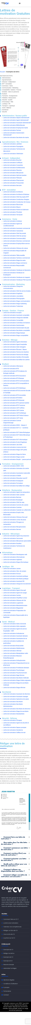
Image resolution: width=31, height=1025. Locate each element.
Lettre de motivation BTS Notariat (13, 400)
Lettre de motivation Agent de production (16, 536)
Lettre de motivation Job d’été (12, 444)
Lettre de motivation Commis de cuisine (15, 505)
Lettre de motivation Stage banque (14, 333)
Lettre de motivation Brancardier (13, 645)
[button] (15, 838)
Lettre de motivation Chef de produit (14, 233)
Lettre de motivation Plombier (12, 212)
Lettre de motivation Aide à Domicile (14, 624)
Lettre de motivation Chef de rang (13, 502)
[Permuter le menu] (20, 3)
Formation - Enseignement (12, 464)
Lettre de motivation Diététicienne (13, 648)
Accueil (2, 72)
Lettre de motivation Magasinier (13, 608)
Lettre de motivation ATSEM (12, 475)
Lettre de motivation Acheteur (12, 221)
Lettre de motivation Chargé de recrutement (17, 584)
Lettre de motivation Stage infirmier (14, 687)
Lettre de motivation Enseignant (13, 481)
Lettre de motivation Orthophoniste (14, 660)
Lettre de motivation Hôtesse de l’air (14, 600)
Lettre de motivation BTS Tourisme (14, 405)
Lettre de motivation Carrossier (13, 538)
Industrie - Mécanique (11, 534)
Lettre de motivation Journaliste (13, 296)
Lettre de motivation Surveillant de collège (16, 486)
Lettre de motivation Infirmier (12, 651)
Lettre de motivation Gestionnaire (13, 325)
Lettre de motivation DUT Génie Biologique (16, 432)
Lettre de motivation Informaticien (14, 557)
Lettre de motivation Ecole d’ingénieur (15, 442)
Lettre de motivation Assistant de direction (16, 694)
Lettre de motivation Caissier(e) (13, 231)
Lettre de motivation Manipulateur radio (15, 653)
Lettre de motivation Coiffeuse (12, 162)
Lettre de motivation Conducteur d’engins (16, 199)
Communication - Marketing (13, 284)
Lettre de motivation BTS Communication (16, 381)
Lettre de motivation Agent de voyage (15, 593)
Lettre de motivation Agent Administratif (16, 120)
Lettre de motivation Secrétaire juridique (16, 578)
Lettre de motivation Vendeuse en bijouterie (17, 270)
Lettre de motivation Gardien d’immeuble (16, 357)
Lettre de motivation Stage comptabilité (15, 335)
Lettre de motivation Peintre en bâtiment (16, 209)
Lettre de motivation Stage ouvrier (14, 457)
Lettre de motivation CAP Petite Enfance (15, 415)
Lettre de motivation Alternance (13, 366)
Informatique (7, 552)
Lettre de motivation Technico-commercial (16, 258)
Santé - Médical (8, 622)
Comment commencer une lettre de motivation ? (14, 849)
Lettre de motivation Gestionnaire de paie (16, 328)
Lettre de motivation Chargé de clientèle (15, 317)
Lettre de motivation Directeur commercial (16, 241)
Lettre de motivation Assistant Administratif (17, 122)
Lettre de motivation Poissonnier (13, 183)
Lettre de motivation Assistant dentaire (15, 636)
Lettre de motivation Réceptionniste (14, 527)
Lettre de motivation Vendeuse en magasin (16, 277)
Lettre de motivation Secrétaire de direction (16, 709)
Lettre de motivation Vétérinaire (13, 153)
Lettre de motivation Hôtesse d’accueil (15, 517)
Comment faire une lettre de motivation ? (13, 838)
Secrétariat (6, 692)
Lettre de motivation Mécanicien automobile (17, 541)
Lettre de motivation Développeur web (15, 554)
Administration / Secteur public (14, 116)
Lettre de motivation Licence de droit (14, 447)
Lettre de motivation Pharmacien (13, 180)
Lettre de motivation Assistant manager (15, 696)
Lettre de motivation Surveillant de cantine (16, 359)
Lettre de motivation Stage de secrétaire (15, 711)
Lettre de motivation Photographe (13, 298)
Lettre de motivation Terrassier (13, 214)
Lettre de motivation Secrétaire (13, 701)
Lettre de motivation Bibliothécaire (14, 125)
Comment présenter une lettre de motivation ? (13, 859)
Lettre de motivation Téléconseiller (14, 255)
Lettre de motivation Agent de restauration (16, 492)
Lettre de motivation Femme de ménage (15, 354)
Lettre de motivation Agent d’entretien (15, 342)
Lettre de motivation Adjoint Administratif (16, 117)
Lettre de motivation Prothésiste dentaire (16, 667)
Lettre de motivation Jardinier (12, 144)
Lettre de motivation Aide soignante (14, 626)
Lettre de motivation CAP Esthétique (14, 413)
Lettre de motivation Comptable (13, 320)
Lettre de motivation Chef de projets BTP (16, 197)
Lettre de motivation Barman (12, 497)
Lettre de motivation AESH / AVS (13, 466)
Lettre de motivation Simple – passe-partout (17, 459)
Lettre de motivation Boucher (12, 160)
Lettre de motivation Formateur (13, 483)
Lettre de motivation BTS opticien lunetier (16, 403)
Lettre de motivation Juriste (12, 568)
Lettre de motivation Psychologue (13, 670)
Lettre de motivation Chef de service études (17, 291)
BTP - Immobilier (9, 190)
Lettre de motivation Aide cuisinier (14, 495)
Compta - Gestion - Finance (13, 311)
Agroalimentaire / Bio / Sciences (15, 142)
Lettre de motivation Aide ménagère (14, 347)
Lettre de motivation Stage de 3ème (14, 454)
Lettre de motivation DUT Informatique (15, 439)
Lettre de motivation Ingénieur (12, 559)
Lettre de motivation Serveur (12, 529)
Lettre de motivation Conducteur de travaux (16, 202)
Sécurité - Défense (9, 718)
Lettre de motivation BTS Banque (13, 378)
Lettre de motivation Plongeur (12, 720)
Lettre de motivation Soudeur (12, 543)
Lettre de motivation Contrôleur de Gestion (16, 323)
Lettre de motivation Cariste (12, 595)
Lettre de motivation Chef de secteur (14, 236)
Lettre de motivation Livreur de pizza (14, 519)
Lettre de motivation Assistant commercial (16, 228)
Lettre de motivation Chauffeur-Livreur (15, 598)
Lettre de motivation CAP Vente (13, 418)
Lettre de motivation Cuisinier (12, 507)
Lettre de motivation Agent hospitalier (15, 344)
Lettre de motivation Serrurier (12, 185)
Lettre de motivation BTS (11, 368)
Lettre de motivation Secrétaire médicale (16, 678)
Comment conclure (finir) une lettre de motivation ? (13, 854)
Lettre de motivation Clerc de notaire (14, 571)
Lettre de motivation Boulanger (13, 500)
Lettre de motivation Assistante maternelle (16, 473)
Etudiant (5, 364)
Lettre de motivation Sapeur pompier (14, 727)
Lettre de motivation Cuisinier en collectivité (17, 510)
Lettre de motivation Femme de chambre (16, 352)
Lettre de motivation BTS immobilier (14, 395)
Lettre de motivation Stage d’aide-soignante (17, 680)
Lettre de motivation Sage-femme (13, 675)
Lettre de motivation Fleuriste (12, 170)
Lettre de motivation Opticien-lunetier (15, 175)
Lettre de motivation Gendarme (13, 730)
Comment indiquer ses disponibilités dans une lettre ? (13, 870)
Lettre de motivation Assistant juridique (15, 576)
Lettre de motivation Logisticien (13, 603)
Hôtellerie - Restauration (12, 490)
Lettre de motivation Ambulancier (13, 633)
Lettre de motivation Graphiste (12, 293)
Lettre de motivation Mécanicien (13, 173)
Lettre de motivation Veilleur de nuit (14, 732)
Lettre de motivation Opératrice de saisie (16, 699)
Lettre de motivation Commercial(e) (14, 238)
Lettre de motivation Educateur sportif (15, 478)
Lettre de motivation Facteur (12, 130)
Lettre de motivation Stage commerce (15, 263)
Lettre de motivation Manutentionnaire (15, 605)
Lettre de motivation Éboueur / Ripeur (15, 349)
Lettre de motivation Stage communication (16, 301)
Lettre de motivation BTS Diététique (14, 388)
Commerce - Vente (9, 219)
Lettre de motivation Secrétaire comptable (16, 330)
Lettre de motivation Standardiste (13, 714)
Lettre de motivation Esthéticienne (14, 167)
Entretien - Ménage (9, 340)
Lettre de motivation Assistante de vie (15, 638)
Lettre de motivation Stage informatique (15, 562)
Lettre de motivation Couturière (13, 165)
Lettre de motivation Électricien (13, 204)
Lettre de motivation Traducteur (13, 306)
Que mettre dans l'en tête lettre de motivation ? (14, 843)
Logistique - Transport (11, 588)
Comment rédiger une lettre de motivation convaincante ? (14, 876)
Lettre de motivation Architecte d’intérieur (16, 194)
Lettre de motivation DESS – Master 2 (15, 425)
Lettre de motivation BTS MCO (12, 398)
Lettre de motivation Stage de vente (14, 260)
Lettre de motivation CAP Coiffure (13, 408)
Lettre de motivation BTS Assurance (14, 376)
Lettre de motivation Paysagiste (13, 146)
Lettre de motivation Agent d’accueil (14, 590)
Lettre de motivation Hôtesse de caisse (15, 248)
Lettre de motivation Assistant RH (13, 581)
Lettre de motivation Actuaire (12, 312)
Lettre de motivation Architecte (13, 192)
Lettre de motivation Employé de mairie (15, 128)
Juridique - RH (8, 567)
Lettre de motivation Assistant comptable (16, 315)
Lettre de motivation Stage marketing (15, 303)
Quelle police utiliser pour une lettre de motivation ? (14, 865)
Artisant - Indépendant (11, 158)
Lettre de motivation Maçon (12, 207)
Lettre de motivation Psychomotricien (15, 673)
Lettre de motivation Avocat (12, 573)
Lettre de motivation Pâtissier (12, 178)
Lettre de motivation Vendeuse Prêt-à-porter (17, 280)
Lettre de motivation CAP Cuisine (13, 410)
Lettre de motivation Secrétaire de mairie (16, 137)
